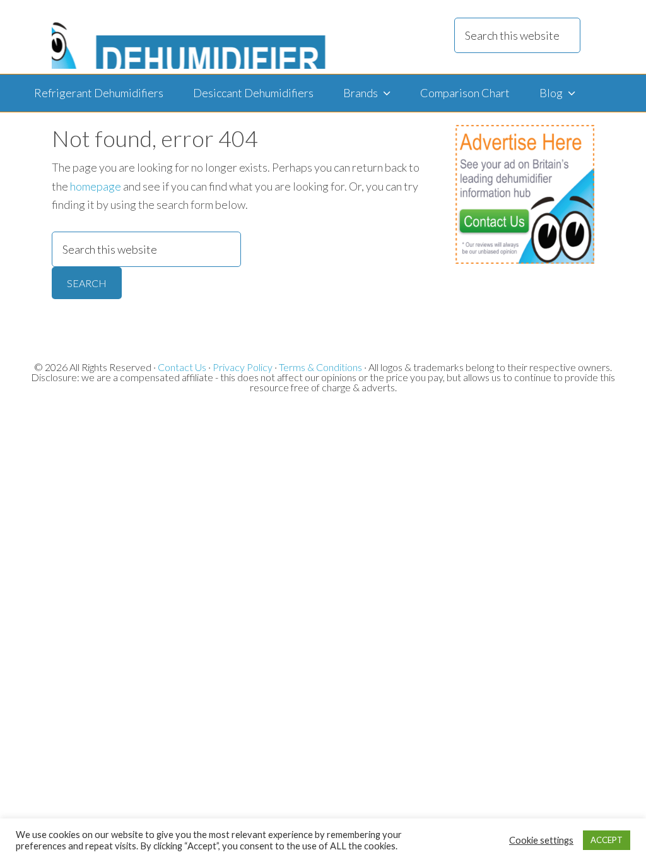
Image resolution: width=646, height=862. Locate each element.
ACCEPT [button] (606, 840)
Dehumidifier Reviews (190, 37)
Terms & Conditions (320, 367)
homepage (95, 186)
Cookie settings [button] (541, 840)
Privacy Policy (243, 367)
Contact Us (182, 367)
